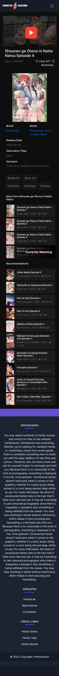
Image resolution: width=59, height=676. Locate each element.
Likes (44, 61)
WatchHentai (29, 605)
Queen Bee (12, 130)
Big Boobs (14, 178)
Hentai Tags (29, 637)
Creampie (30, 185)
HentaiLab (29, 599)
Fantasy (45, 185)
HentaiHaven (41, 656)
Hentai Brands (29, 644)
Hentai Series (29, 631)
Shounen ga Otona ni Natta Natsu (41, 132)
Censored (13, 185)
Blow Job (30, 178)
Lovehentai (29, 611)
